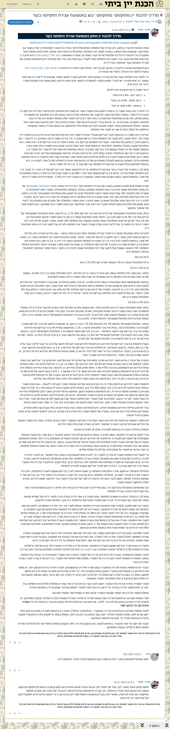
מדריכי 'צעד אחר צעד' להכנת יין (140, 21)
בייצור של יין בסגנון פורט (48, 55)
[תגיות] (84, 4)
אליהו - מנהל (144, 29)
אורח (148, 654)
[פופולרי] (76, 4)
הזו (89, 636)
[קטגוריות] (92, 4)
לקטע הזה (85, 549)
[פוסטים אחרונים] (68, 4)
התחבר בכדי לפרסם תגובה (20, 22)
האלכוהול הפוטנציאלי (37, 186)
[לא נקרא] (101, 4)
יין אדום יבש (52, 68)
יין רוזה (28, 68)
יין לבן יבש (39, 68)
